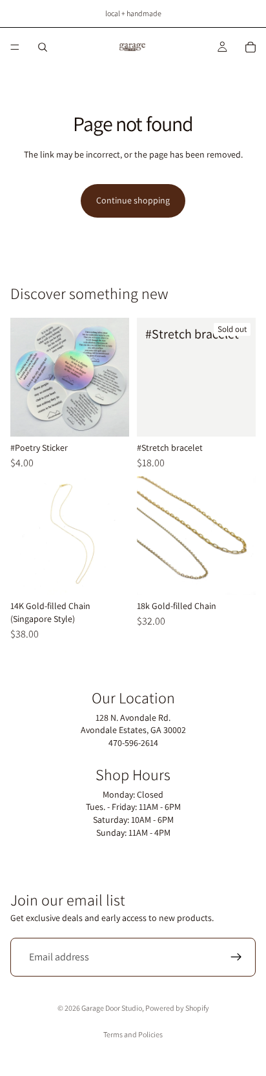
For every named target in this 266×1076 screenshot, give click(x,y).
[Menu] (15, 47)
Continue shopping (133, 200)
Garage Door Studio (111, 1008)
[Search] (42, 47)
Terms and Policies (133, 1034)
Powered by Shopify (177, 1008)
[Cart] (250, 47)
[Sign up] (236, 957)
